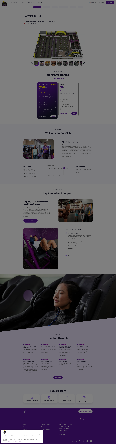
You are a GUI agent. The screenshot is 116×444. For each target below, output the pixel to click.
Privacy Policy (5, 441)
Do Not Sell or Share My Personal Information (16, 441)
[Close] (41, 431)
